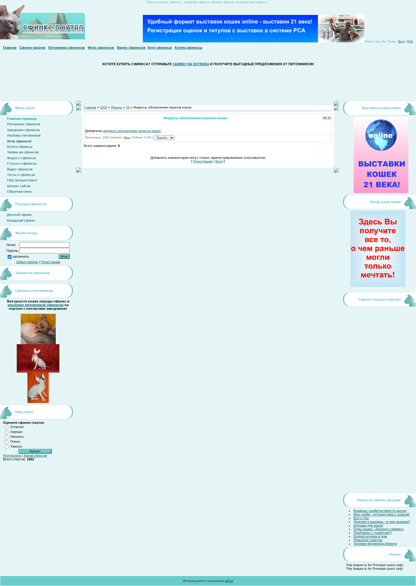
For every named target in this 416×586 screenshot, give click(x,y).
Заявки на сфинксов (23, 152)
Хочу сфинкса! (159, 47)
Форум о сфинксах (21, 158)
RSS (410, 41)
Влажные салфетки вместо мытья (380, 511)
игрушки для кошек (368, 525)
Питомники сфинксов (66, 47)
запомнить (20, 257)
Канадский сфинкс (21, 220)
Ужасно (16, 446)
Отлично (17, 427)
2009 (103, 107)
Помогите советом (368, 540)
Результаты (12, 455)
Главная (9, 47)
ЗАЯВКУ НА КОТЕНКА (191, 64)
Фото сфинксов (101, 47)
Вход (401, 41)
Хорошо (16, 432)
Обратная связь (19, 191)
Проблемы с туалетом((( (373, 532)
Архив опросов (35, 455)
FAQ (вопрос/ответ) (22, 180)
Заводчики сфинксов (23, 130)
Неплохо (17, 436)
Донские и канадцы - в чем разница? (382, 521)
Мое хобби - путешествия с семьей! (382, 514)
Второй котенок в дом (370, 536)
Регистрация (50, 262)
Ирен (127, 137)
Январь (116, 107)
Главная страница (22, 118)
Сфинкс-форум (32, 47)
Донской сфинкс (19, 214)
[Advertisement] (208, 83)
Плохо (15, 441)
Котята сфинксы (188, 47)
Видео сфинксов (131, 47)
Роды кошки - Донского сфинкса (379, 529)
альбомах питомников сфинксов (36, 305)
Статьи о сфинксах (22, 163)
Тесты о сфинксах (21, 175)
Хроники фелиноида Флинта (375, 543)
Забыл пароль (27, 262)
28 (128, 107)
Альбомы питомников (24, 135)
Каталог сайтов (18, 186)
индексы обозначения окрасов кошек (132, 131)
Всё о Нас (361, 518)
